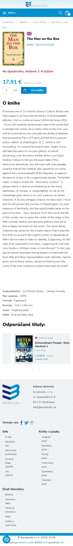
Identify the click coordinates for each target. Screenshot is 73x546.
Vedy (7, 516)
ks (15, 90)
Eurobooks (9, 22)
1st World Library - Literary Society (43, 291)
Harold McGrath (44, 45)
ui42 (62, 542)
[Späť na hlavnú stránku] (36, 4)
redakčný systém (26, 542)
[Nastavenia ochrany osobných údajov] (6, 539)
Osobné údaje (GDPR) (9, 462)
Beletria (24, 22)
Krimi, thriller (40, 22)
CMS (45, 542)
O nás (8, 437)
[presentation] (33, 370)
